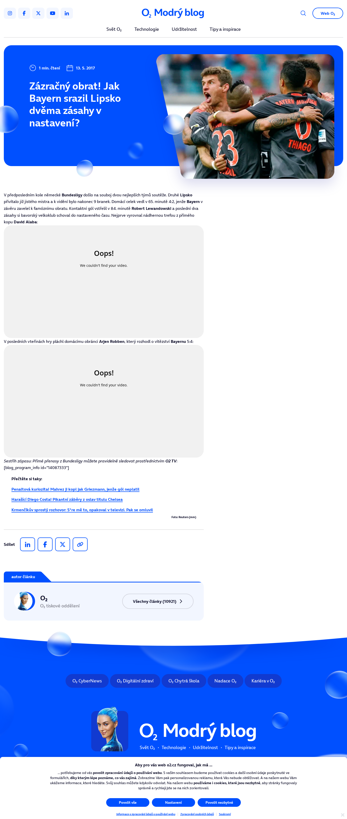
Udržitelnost (184, 29)
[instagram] (10, 13)
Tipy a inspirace (225, 29)
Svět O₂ (114, 29)
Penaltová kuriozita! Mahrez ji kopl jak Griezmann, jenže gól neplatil (75, 489)
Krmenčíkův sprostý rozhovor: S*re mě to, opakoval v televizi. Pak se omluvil (82, 510)
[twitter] (38, 13)
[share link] (80, 544)
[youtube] (52, 13)
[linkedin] (67, 13)
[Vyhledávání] (303, 13)
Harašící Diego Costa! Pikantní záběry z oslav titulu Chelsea (67, 499)
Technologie (146, 29)
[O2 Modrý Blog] (173, 13)
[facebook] (24, 13)
